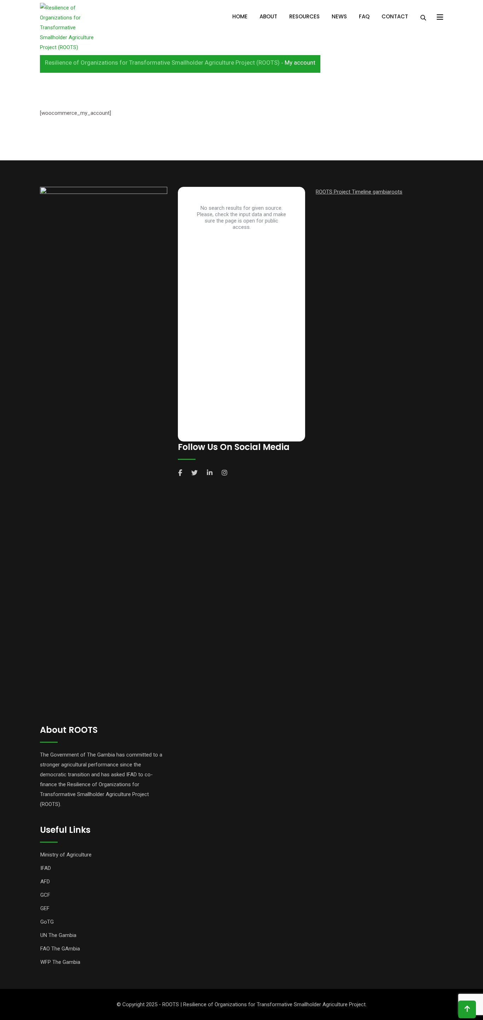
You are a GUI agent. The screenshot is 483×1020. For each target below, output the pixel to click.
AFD (45, 881)
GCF (45, 895)
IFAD (45, 868)
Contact (395, 16)
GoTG (47, 922)
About (268, 16)
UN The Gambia (58, 935)
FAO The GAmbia (60, 948)
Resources (304, 16)
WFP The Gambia (60, 962)
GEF (45, 908)
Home (240, 16)
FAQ (364, 16)
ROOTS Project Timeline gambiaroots (359, 192)
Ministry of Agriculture (66, 855)
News (339, 16)
